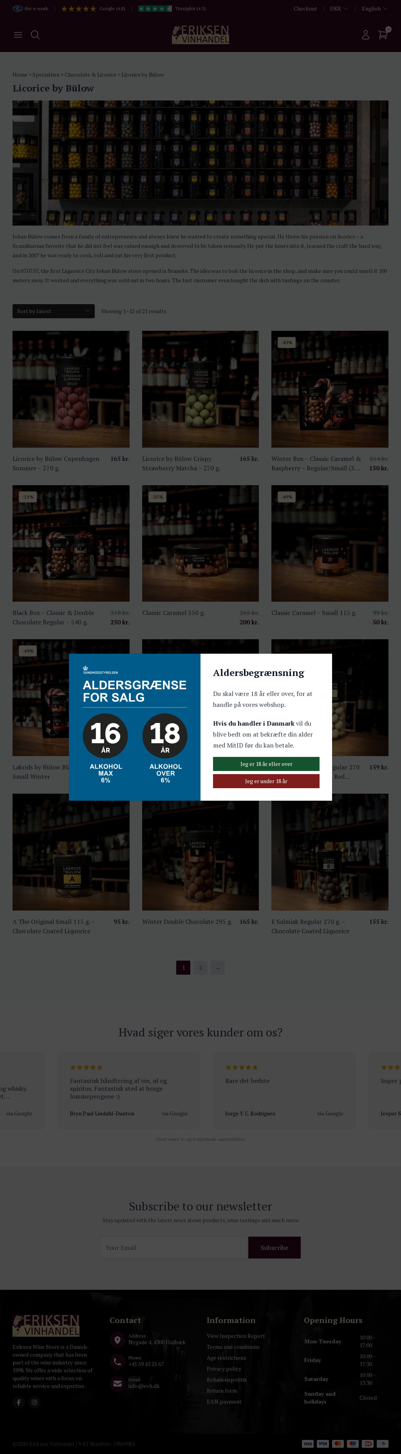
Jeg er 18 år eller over (266, 763)
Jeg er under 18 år (266, 781)
